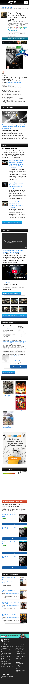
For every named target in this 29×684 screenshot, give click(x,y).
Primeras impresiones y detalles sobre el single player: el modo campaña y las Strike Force (14, 126)
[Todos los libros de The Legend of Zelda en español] (14, 42)
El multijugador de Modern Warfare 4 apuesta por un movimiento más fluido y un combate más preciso (14, 342)
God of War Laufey (20, 670)
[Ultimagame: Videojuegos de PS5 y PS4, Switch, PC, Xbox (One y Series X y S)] (13, 2)
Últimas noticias (20, 646)
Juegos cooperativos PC (7, 666)
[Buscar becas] (14, 636)
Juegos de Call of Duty (8, 372)
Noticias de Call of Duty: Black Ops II (11, 222)
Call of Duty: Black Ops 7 (15, 355)
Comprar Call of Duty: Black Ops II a (18, 29)
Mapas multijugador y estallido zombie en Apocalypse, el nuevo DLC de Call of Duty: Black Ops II (16, 164)
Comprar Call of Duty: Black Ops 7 (18, 366)
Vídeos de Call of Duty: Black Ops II (11, 293)
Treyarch (10, 85)
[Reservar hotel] (14, 448)
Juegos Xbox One (20, 656)
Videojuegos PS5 (20, 649)
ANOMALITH (19, 672)
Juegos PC (18, 658)
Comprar (14, 524)
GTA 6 (17, 665)
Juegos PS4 (19, 651)
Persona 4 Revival (20, 663)
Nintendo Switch (20, 648)
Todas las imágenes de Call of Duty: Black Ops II (14, 315)
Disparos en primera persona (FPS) (14, 82)
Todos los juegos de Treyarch (19, 625)
